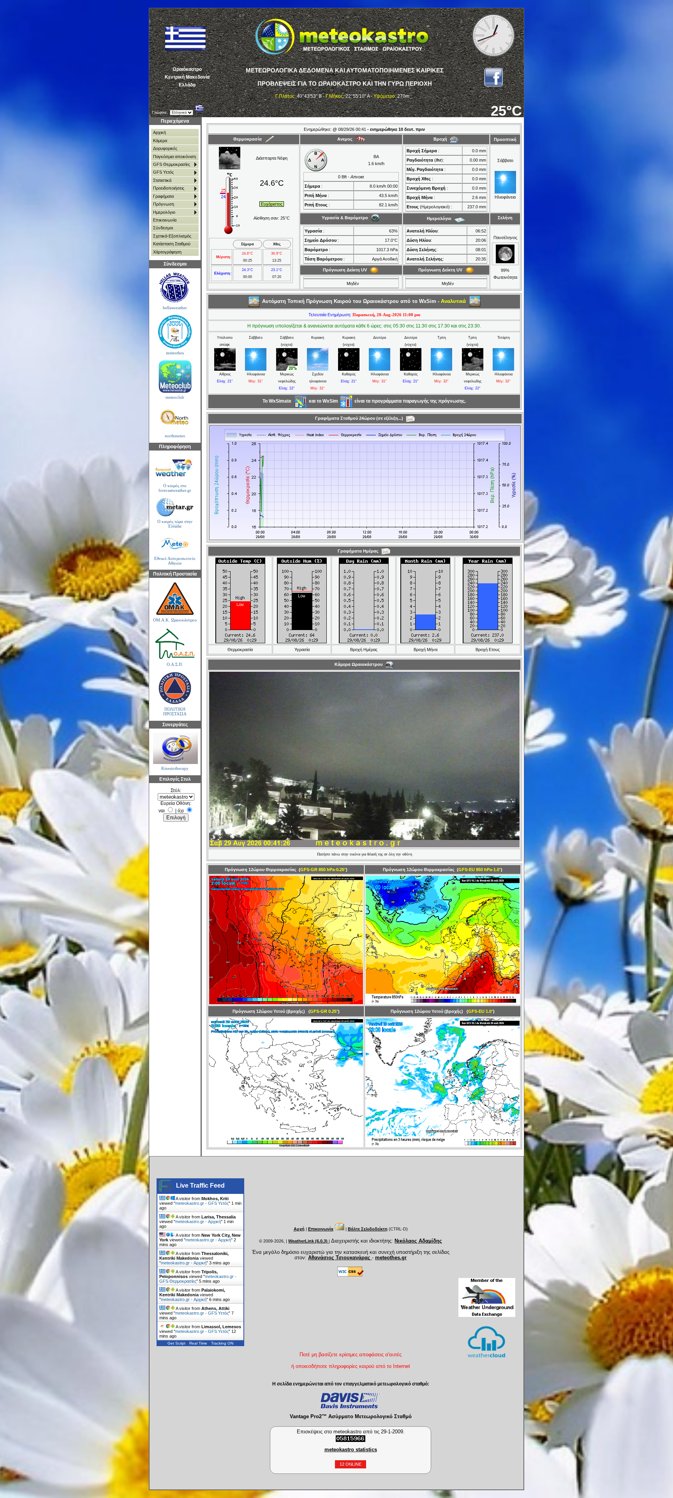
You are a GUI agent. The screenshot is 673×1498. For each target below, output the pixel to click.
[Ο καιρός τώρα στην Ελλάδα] (175, 507)
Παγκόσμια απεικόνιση (174, 156)
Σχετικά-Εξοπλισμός (172, 236)
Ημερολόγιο (164, 212)
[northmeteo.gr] (175, 418)
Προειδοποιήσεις (168, 188)
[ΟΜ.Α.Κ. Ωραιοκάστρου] (175, 599)
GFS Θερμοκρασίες (171, 164)
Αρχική (159, 132)
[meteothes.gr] (175, 332)
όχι (181, 810)
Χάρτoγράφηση (167, 252)
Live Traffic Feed (200, 1185)
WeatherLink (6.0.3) (308, 1241)
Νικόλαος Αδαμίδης (418, 1241)
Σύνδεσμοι (163, 227)
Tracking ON (222, 1343)
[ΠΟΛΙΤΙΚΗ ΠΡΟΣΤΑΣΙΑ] (175, 688)
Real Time (198, 1343)
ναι (162, 810)
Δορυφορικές (165, 148)
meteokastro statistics (350, 1449)
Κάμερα (160, 140)
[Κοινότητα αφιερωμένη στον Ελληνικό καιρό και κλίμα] (175, 288)
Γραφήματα (163, 196)
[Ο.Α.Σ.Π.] (175, 643)
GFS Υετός (163, 172)
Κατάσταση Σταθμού (171, 243)
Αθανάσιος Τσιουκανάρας (340, 1257)
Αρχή (299, 1229)
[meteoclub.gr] (175, 376)
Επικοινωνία (164, 220)
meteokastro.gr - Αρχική (198, 1221)
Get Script (176, 1343)
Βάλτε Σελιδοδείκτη (368, 1229)
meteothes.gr (391, 1257)
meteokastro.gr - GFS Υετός (202, 1203)
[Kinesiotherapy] (175, 748)
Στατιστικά (162, 180)
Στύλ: (176, 790)
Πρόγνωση (163, 204)
